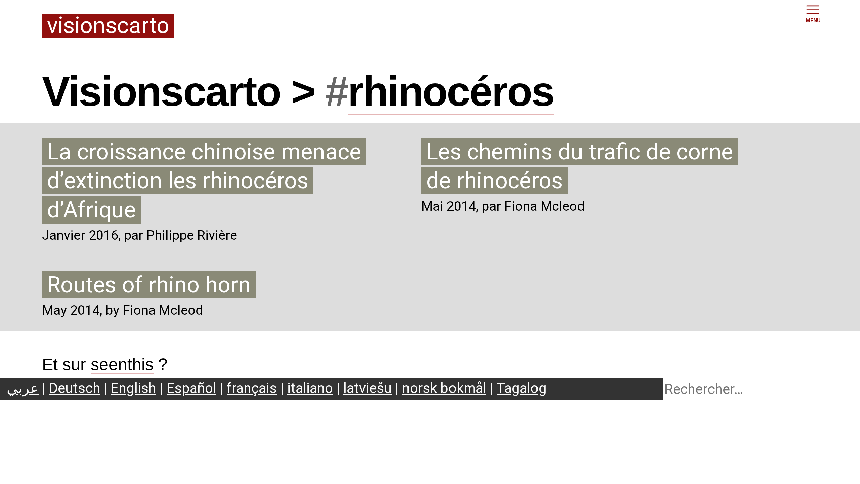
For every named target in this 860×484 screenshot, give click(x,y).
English (133, 388)
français (252, 388)
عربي (23, 388)
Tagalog (522, 388)
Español (191, 388)
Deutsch (74, 388)
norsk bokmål (444, 388)
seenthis (122, 364)
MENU (813, 20)
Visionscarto (108, 26)
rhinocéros (451, 91)
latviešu (367, 388)
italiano (310, 388)
